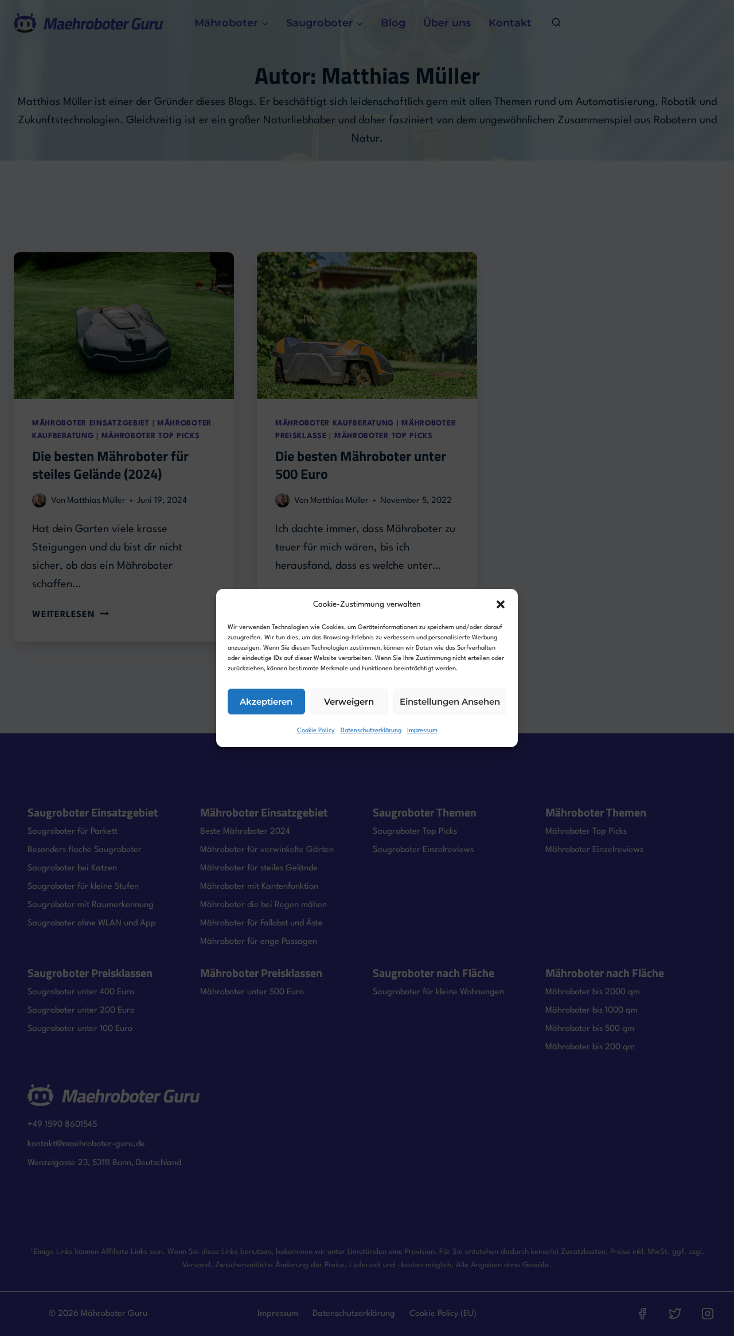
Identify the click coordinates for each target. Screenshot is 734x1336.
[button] (500, 604)
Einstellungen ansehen (450, 701)
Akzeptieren (266, 701)
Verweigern (349, 701)
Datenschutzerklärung (371, 731)
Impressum (422, 731)
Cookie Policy (316, 731)
